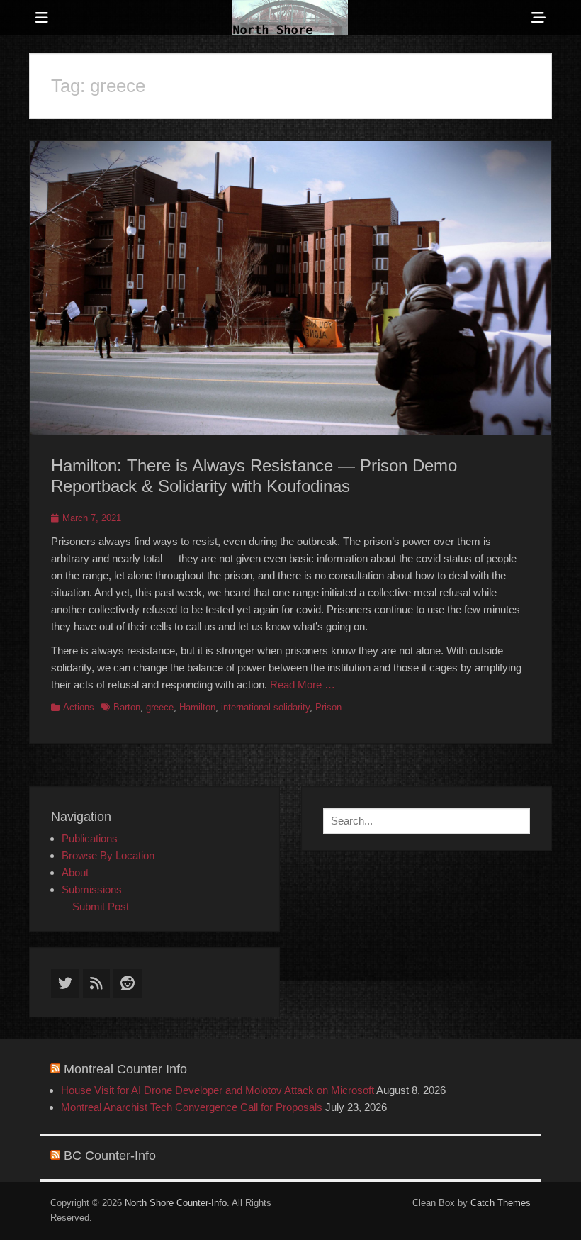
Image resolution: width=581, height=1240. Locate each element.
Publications (90, 838)
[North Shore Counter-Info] (290, 17)
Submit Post (100, 906)
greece (160, 707)
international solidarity (265, 707)
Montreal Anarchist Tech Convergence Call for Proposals (191, 1107)
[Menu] (42, 17)
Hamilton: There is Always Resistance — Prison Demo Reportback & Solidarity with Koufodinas (254, 476)
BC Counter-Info (110, 1156)
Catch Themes (500, 1202)
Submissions (92, 889)
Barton (126, 707)
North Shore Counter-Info (176, 1202)
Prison (328, 707)
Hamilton (197, 707)
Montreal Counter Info (125, 1069)
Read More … (302, 684)
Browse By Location (108, 855)
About (75, 872)
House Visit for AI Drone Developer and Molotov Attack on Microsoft (217, 1090)
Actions (78, 707)
